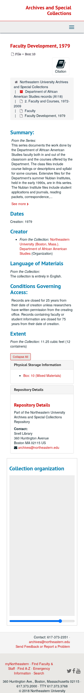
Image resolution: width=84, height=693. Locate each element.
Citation (60, 71)
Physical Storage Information (37, 364)
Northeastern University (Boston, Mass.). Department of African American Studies (45, 246)
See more (19, 203)
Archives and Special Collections (48, 10)
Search (39, 673)
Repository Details (28, 389)
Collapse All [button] (20, 357)
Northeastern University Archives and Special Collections (41, 84)
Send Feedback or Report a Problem (43, 646)
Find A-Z (24, 668)
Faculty (30, 110)
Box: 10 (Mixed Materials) (42, 375)
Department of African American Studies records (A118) (38, 94)
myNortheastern (17, 663)
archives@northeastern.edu (38, 447)
